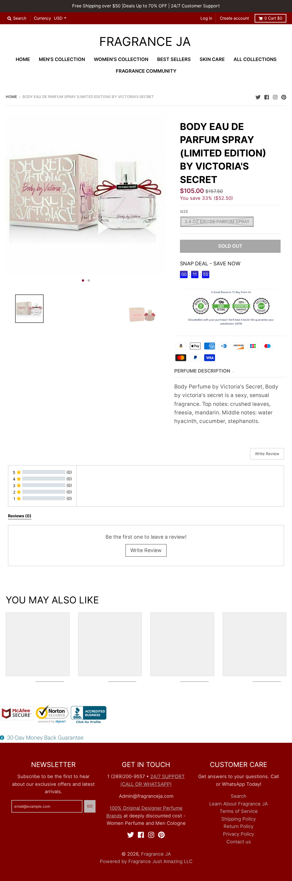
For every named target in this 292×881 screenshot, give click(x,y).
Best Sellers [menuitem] (174, 59)
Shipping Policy (238, 819)
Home (11, 96)
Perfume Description (202, 371)
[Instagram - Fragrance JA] (275, 96)
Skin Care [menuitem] (212, 59)
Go (90, 806)
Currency (42, 18)
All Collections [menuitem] (255, 59)
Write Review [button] (267, 453)
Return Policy (239, 826)
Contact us (238, 842)
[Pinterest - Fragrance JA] (283, 96)
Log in (206, 18)
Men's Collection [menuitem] (62, 59)
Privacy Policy (238, 834)
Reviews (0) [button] (19, 515)
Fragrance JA (145, 42)
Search (238, 796)
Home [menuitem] (23, 59)
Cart (273, 18)
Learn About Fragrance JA (238, 804)
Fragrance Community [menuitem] (146, 71)
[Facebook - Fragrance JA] (266, 96)
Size (184, 211)
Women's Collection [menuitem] (121, 59)
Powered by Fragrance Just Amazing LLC (146, 861)
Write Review (146, 550)
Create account (234, 18)
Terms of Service (239, 811)
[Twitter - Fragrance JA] (258, 96)
